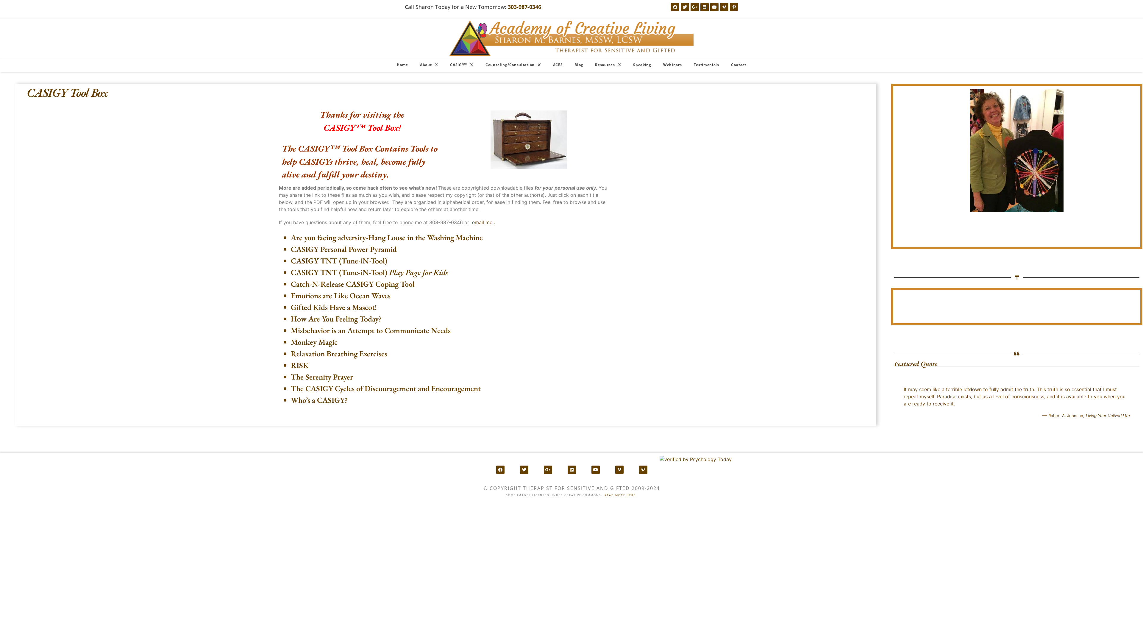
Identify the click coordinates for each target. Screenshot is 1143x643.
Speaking (642, 64)
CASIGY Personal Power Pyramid (344, 249)
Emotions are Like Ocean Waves (341, 296)
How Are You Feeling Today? (336, 319)
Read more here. (621, 495)
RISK (300, 365)
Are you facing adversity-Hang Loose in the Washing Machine (387, 237)
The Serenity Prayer (322, 377)
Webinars (672, 64)
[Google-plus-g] (695, 7)
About (426, 64)
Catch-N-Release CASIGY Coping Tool (353, 284)
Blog (578, 64)
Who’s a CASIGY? (319, 400)
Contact (738, 64)
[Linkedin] (704, 7)
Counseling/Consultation (510, 64)
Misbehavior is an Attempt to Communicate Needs (371, 330)
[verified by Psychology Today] (696, 459)
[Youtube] (714, 7)
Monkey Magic (314, 342)
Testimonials (706, 64)
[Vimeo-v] (724, 7)
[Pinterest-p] (734, 7)
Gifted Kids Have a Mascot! (334, 307)
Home (402, 64)
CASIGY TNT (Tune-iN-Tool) (339, 261)
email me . (483, 222)
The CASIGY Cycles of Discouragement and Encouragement (386, 388)
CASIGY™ (458, 64)
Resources (605, 64)
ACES (558, 64)
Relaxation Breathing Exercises (339, 354)
